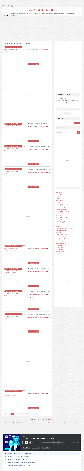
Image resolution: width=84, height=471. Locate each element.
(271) (62, 219)
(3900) (59, 192)
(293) (59, 213)
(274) (61, 217)
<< (5, 413)
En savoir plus (34, 64)
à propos (46, 447)
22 (19, 413)
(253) (58, 224)
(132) (62, 247)
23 (22, 413)
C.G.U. (58, 422)
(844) (60, 200)
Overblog (50, 419)
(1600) (59, 194)
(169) (63, 234)
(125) (61, 251)
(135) (61, 245)
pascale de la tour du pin (13, 47)
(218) (64, 228)
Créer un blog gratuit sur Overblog (29, 422)
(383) (61, 207)
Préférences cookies (49, 425)
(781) (58, 202)
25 (29, 413)
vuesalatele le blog (42, 9)
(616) (59, 205)
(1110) (59, 198)
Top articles (40, 422)
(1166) (59, 196)
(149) (59, 241)
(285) (58, 215)
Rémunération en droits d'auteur (67, 422)
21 (15, 413)
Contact (14, 15)
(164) (61, 236)
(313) (63, 211)
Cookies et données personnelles (37, 425)
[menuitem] (6, 16)
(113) (60, 253)
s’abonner (27, 447)
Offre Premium (78, 422)
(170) (59, 232)
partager (37, 447)
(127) (61, 249)
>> (36, 413)
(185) (61, 230)
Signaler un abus (51, 422)
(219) (58, 226)
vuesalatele (9, 422)
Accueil (5, 15)
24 (26, 413)
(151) (60, 239)
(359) (61, 209)
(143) (61, 243)
